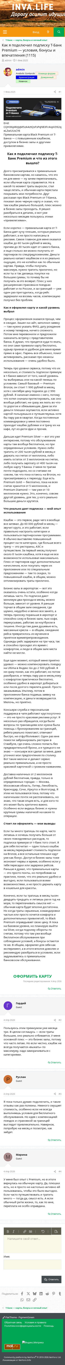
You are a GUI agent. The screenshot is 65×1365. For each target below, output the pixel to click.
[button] (7, 1231)
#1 (60, 91)
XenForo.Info (25, 1360)
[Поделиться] (54, 92)
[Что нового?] (48, 32)
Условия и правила (35, 1322)
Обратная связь (13, 1322)
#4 (60, 1171)
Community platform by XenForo (32, 1357)
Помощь (49, 1325)
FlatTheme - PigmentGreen (19, 1317)
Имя (6, 1256)
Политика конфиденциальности (22, 1325)
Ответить (56, 988)
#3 (60, 1093)
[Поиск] (59, 32)
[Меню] (5, 32)
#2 (60, 1020)
